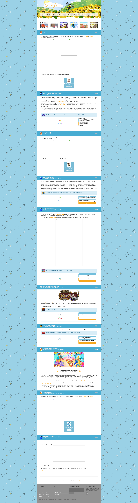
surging (47, 94)
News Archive (78, 480)
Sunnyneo (79, 0)
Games (89, 0)
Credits (40, 496)
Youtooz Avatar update (48, 177)
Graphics (92, 0)
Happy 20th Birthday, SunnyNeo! (50, 348)
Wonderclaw (65, 302)
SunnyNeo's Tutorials (58, 492)
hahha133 (66, 382)
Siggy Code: (80, 125)
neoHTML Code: (81, 118)
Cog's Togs (85, 36)
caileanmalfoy (48, 287)
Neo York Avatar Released (49, 325)
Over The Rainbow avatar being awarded (52, 93)
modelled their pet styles (46, 383)
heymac (61, 382)
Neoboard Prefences (59, 101)
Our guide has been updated (46, 470)
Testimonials (48, 492)
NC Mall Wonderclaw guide (87, 302)
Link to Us (47, 496)
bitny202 (73, 382)
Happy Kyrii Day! (47, 32)
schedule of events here (59, 214)
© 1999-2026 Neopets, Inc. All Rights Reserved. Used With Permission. (50, 499)
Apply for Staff (41, 490)
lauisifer (69, 382)
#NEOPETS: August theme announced (51, 436)
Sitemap (47, 494)
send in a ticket (63, 104)
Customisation (84, 0)
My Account (97, 0)
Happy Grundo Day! (47, 132)
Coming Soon (41, 494)
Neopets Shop (53, 217)
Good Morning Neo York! (48, 208)
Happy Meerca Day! (47, 392)
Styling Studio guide (85, 380)
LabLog (47, 490)
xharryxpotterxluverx (49, 133)
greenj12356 (48, 326)
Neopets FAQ (57, 488)
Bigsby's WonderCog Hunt (50, 302)
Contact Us (41, 492)
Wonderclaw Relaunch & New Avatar (51, 286)
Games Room (57, 494)
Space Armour (86, 137)
